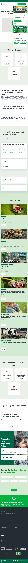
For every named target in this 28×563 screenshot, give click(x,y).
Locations (12, 36)
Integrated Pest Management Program (6, 528)
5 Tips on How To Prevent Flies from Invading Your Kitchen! (14, 342)
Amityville (20, 147)
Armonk (11, 152)
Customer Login (17, 532)
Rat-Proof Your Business (6, 266)
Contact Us (16, 531)
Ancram (3, 149)
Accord (3, 146)
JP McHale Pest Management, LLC (5, 521)
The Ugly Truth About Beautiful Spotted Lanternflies (12, 218)
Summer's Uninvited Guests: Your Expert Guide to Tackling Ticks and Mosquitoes (13, 317)
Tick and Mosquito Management (21, 61)
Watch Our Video (23, 42)
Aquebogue (3, 150)
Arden (11, 150)
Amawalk (3, 147)
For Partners (16, 528)
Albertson (11, 146)
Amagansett (20, 146)
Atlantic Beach (21, 152)
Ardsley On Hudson (5, 152)
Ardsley (20, 150)
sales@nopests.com (3, 541)
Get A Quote (16, 42)
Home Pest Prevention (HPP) (5, 527)
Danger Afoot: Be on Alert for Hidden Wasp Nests (12, 243)
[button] (13, 25)
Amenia (11, 147)
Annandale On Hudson (22, 149)
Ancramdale (12, 149)
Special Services (14, 74)
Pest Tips (16, 527)
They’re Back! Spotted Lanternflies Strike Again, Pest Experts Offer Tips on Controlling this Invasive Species (13, 292)
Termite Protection (7, 60)
